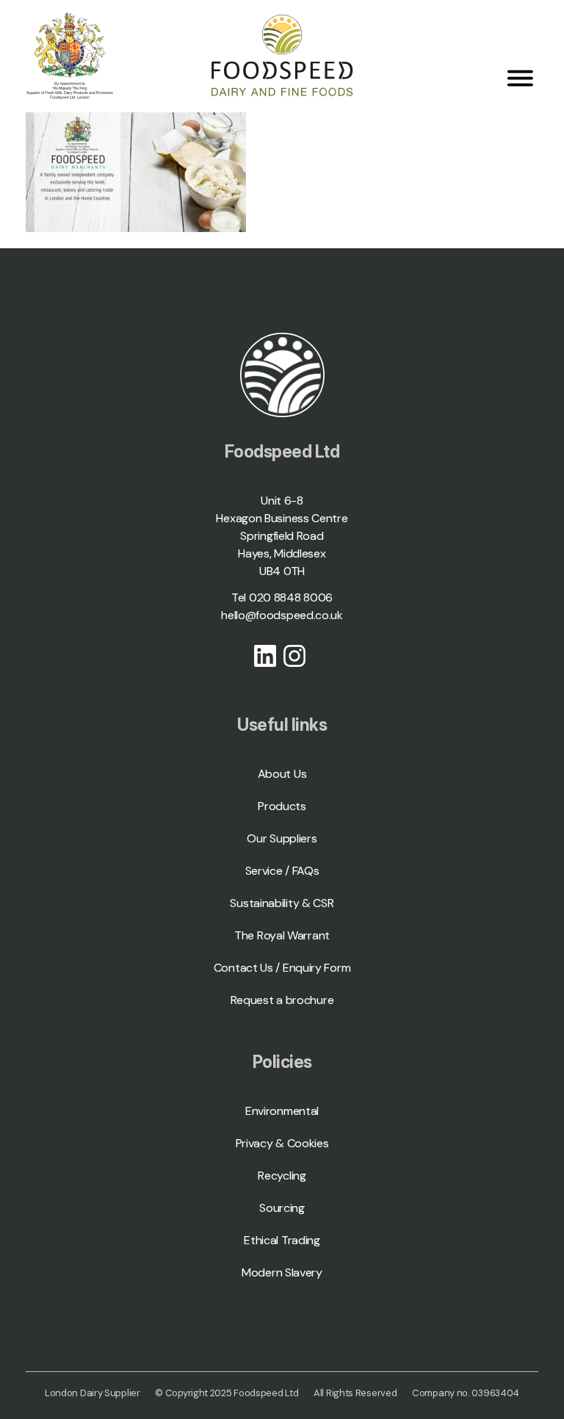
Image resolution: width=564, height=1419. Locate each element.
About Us (282, 773)
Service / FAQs (282, 870)
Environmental (282, 1111)
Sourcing (282, 1208)
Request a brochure (282, 1000)
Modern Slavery (282, 1272)
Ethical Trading (282, 1240)
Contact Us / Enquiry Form (282, 967)
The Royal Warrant (282, 935)
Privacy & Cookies (282, 1143)
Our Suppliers (282, 838)
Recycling (282, 1175)
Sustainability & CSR (281, 903)
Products (282, 806)
